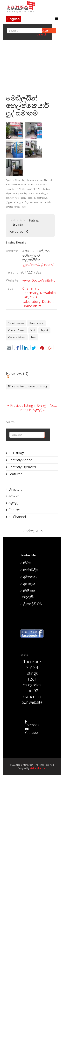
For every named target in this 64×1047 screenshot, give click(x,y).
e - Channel (17, 516)
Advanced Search (44, 31)
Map (33, 337)
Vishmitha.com (38, 768)
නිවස (27, 562)
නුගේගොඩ (30, 264)
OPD (33, 297)
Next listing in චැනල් (38, 407)
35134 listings (32, 670)
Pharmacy (30, 292)
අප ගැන (29, 583)
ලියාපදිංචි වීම (32, 603)
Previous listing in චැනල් (27, 405)
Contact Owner (16, 330)
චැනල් (13, 503)
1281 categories (32, 682)
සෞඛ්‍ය (14, 496)
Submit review (16, 323)
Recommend (36, 323)
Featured (16, 474)
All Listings (16, 453)
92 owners (30, 693)
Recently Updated (22, 467)
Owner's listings (16, 337)
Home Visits (31, 306)
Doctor (47, 301)
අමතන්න (30, 576)
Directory (15, 489)
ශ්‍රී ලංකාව (47, 264)
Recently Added (20, 460)
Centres (14, 509)
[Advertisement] (32, 68)
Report (44, 330)
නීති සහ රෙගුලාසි (27, 593)
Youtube (31, 732)
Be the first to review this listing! (29, 386)
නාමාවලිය (30, 569)
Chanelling (30, 288)
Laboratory (31, 301)
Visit (33, 330)
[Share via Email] (9, 347)
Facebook (32, 724)
